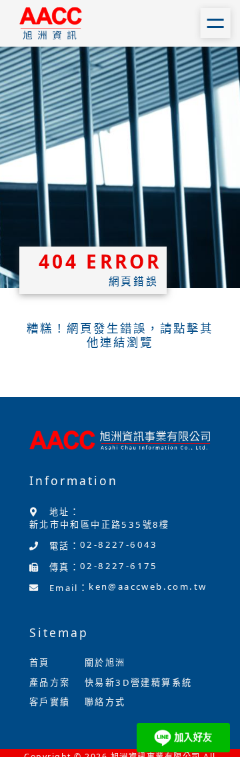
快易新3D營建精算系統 (138, 682)
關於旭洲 (105, 662)
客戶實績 (50, 702)
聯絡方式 (105, 702)
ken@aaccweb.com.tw (148, 586)
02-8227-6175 (119, 566)
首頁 (39, 662)
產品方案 (50, 682)
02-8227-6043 (119, 544)
